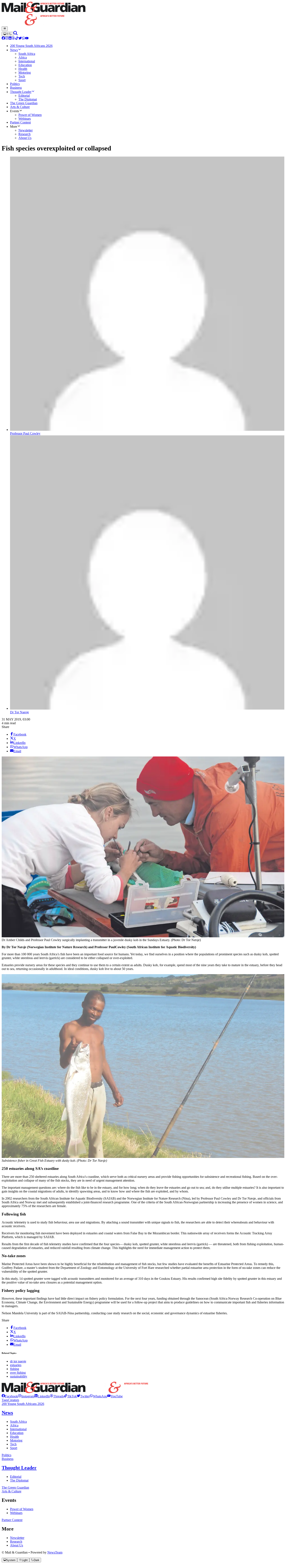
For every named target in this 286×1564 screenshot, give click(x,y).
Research (16, 1541)
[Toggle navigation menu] (5, 28)
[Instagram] (6, 38)
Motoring (16, 1440)
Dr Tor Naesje (19, 712)
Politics (6, 1455)
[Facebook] (3, 38)
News (7, 1412)
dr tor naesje (18, 1361)
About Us (16, 1545)
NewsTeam (54, 1552)
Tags (5, 1400)
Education (16, 1433)
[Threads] (13, 38)
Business (7, 1459)
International (18, 1429)
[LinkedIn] (10, 38)
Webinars (16, 1513)
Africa (14, 1425)
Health (14, 1436)
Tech (13, 1444)
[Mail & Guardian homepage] (143, 14)
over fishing (18, 1372)
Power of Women (21, 1509)
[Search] (15, 34)
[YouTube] (26, 38)
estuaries (15, 1365)
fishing (14, 1369)
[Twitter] (20, 38)
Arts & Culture (11, 1491)
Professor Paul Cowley (25, 433)
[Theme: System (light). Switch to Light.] (7, 34)
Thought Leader (19, 1467)
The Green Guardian (15, 1487)
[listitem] (10, 1396)
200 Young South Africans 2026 (23, 1404)
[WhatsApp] (23, 38)
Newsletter (17, 1538)
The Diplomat (19, 1480)
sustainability (18, 1376)
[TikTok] (16, 38)
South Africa (18, 1421)
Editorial (15, 1476)
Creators (13, 1400)
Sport (13, 1448)
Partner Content (12, 1520)
